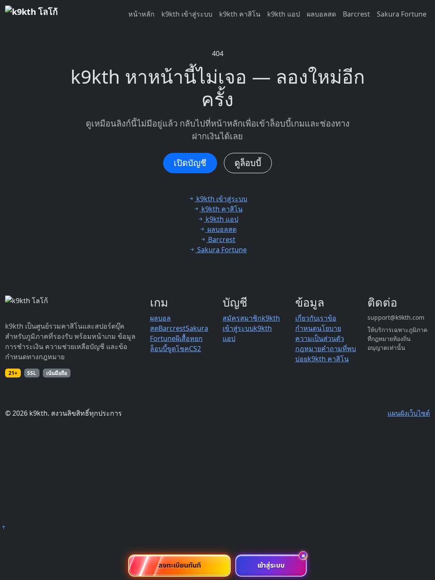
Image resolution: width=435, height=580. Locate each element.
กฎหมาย (308, 348)
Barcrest (356, 14)
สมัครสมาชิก (242, 318)
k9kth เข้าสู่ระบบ (186, 14)
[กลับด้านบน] (3, 527)
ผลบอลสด (321, 14)
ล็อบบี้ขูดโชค (169, 348)
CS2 (195, 348)
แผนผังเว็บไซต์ (408, 413)
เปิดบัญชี (190, 163)
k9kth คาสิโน (239, 14)
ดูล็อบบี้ (247, 163)
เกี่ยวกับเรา (311, 318)
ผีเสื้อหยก (189, 338)
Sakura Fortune (402, 14)
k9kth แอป (283, 14)
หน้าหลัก (141, 14)
